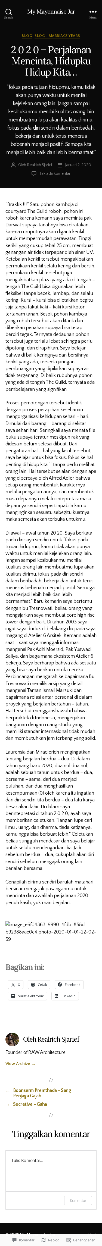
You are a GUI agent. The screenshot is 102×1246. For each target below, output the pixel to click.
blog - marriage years (57, 36)
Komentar (78, 1200)
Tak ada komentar (54, 173)
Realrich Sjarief (39, 165)
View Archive (20, 1063)
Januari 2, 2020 (78, 165)
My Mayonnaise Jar (51, 11)
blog (27, 36)
